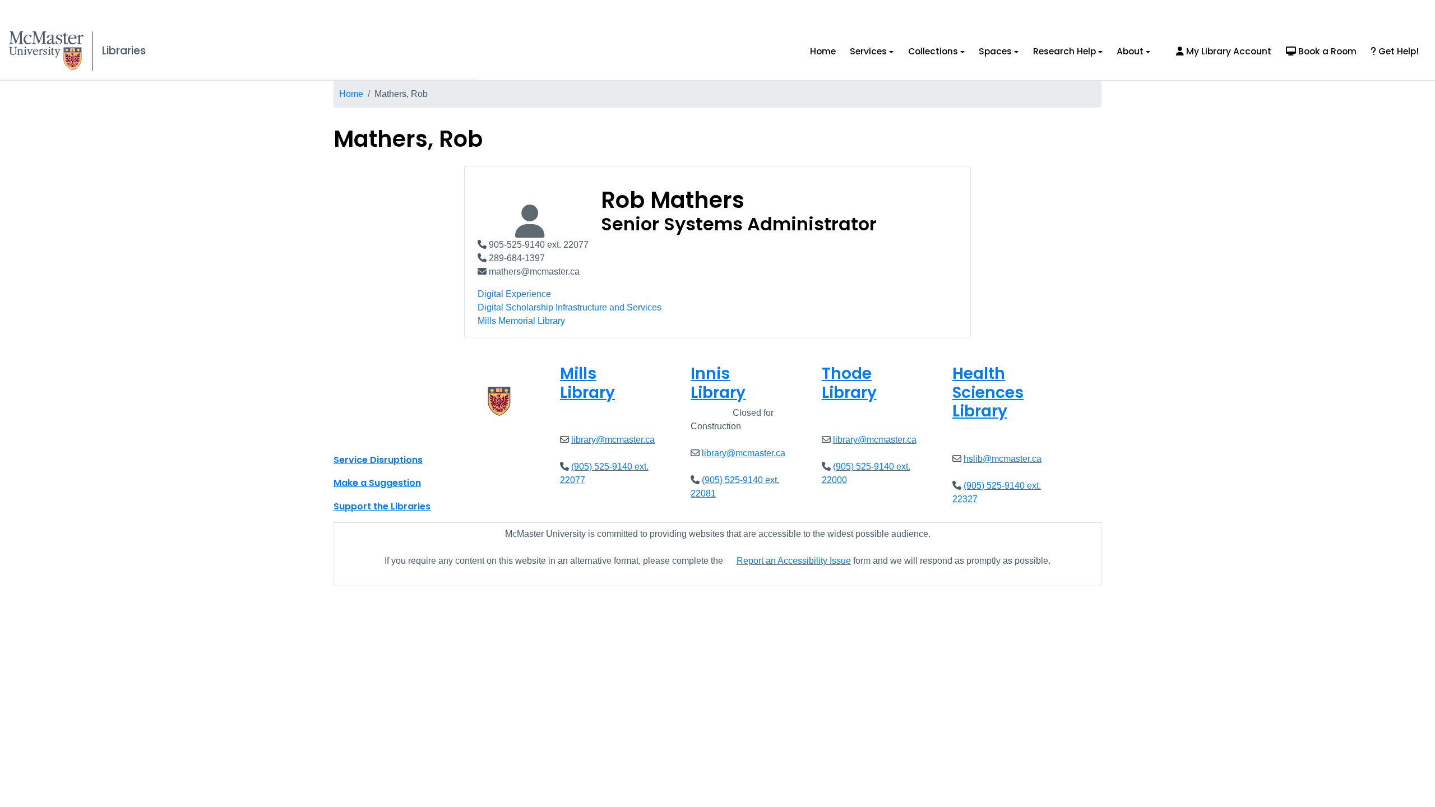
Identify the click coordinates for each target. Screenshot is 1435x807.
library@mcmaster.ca (613, 439)
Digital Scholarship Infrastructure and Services (569, 307)
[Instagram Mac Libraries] (371, 434)
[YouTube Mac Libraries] (385, 434)
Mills (587, 383)
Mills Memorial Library (521, 321)
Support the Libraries (382, 506)
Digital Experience (514, 294)
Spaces (995, 51)
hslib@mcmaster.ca (1002, 458)
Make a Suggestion (377, 482)
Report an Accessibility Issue (794, 560)
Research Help (1064, 51)
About (1130, 51)
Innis (718, 383)
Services (868, 51)
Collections (933, 51)
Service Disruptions (378, 459)
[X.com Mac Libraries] (356, 434)
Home (823, 51)
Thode (849, 383)
